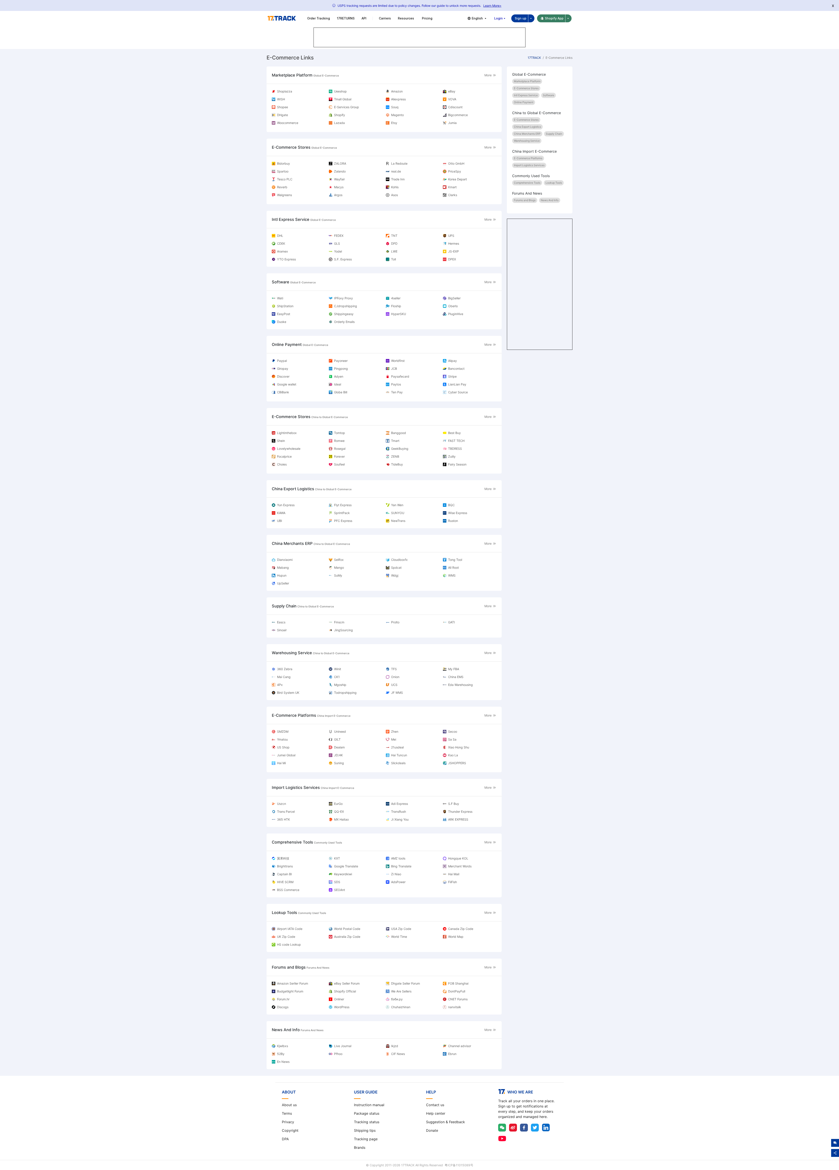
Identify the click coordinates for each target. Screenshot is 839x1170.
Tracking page (366, 1139)
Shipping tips (365, 1130)
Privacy (288, 1122)
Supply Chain (554, 133)
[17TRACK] (281, 18)
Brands (359, 1147)
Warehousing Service (527, 140)
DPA (285, 1139)
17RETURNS (346, 18)
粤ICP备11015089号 (459, 1165)
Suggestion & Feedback (445, 1122)
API (364, 18)
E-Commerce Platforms (528, 158)
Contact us (435, 1105)
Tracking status (366, 1122)
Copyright (290, 1130)
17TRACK (534, 57)
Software (548, 95)
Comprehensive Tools (527, 182)
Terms (287, 1113)
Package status (366, 1113)
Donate (432, 1130)
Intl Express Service (526, 95)
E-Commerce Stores (526, 88)
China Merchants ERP (527, 133)
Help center (435, 1113)
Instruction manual (369, 1105)
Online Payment (523, 102)
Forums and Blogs (525, 200)
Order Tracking (318, 18)
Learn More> (492, 5)
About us (289, 1105)
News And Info (549, 200)
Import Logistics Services (529, 165)
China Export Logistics (527, 126)
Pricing (427, 18)
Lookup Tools (554, 182)
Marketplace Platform (527, 81)
